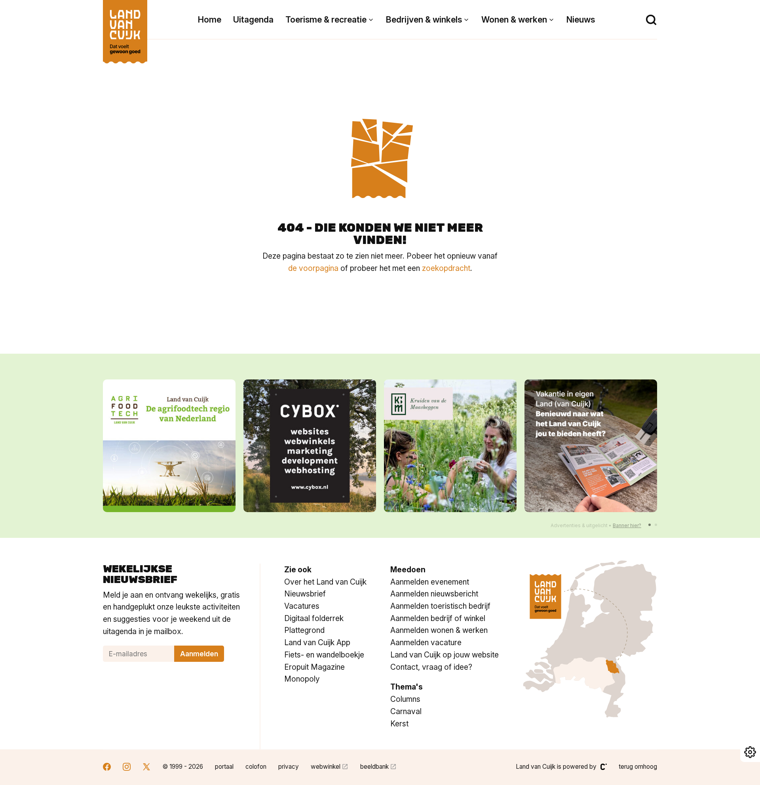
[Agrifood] (169, 445)
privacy (288, 766)
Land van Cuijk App (317, 642)
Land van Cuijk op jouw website (444, 654)
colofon (255, 766)
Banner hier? (627, 525)
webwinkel (325, 766)
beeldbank (374, 766)
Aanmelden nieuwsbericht (434, 593)
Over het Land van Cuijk (325, 582)
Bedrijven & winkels (424, 19)
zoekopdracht (446, 268)
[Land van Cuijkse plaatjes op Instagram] (127, 768)
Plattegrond (304, 630)
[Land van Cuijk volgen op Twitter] (146, 768)
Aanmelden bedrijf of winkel (437, 618)
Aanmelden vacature (426, 642)
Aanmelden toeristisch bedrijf (440, 606)
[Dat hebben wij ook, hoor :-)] (590, 445)
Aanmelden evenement (429, 582)
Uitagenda (253, 19)
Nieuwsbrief (305, 593)
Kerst (399, 723)
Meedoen (408, 569)
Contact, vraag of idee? (431, 667)
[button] (649, 525)
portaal (224, 766)
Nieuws (580, 19)
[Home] (125, 27)
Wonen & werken (514, 19)
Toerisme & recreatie (326, 19)
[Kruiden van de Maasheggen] (450, 445)
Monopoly (302, 679)
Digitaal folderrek (314, 618)
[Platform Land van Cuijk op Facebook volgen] (107, 768)
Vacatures (301, 606)
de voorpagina (313, 268)
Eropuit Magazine (314, 667)
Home (209, 19)
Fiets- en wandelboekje (324, 654)
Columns (405, 699)
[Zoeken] (651, 20)
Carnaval (406, 711)
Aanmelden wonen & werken (439, 630)
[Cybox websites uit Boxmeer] (309, 445)
